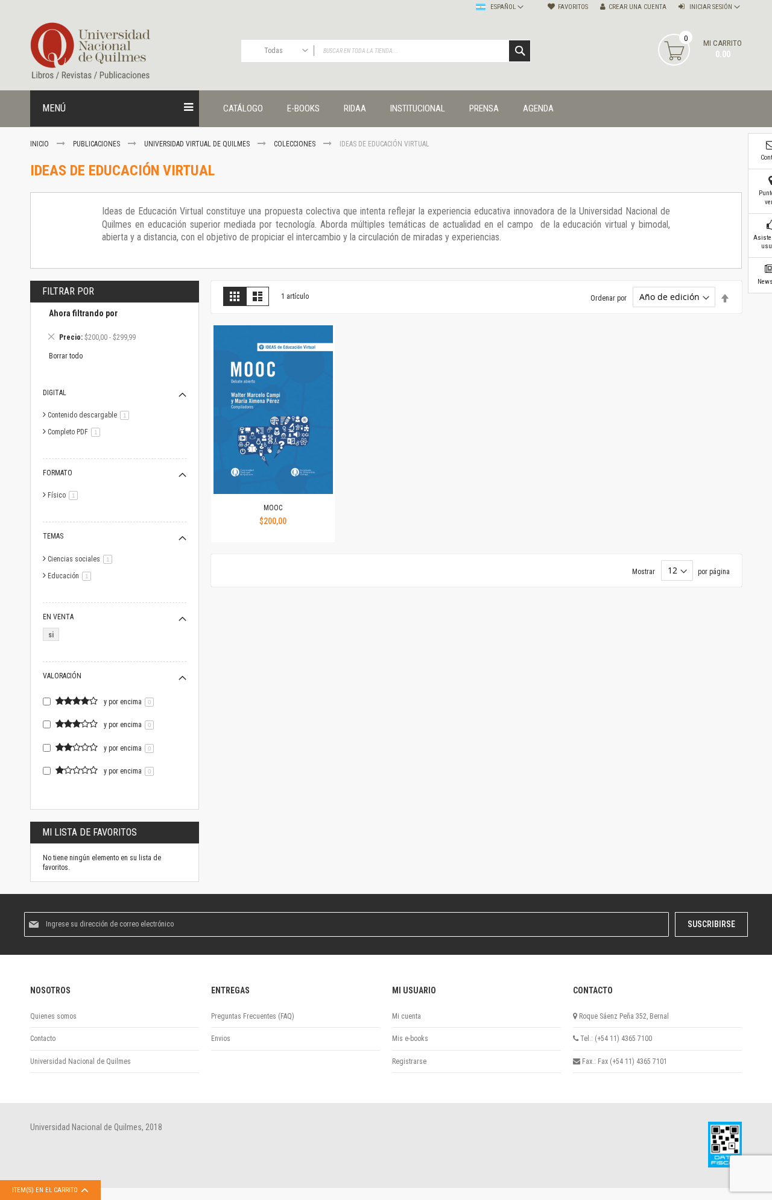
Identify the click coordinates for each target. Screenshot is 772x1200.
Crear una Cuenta (637, 7)
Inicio (40, 144)
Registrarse (409, 1061)
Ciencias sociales (82, 559)
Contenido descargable (90, 415)
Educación (71, 576)
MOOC (273, 508)
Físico (65, 495)
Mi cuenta (406, 1016)
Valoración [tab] (62, 676)
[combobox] (386, 50)
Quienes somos (53, 1016)
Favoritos (573, 7)
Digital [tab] (54, 393)
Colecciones (295, 144)
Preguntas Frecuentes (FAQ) (252, 1016)
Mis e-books (410, 1038)
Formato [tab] (57, 473)
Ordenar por (608, 297)
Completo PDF (76, 432)
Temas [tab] (53, 536)
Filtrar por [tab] (68, 291)
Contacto (42, 1038)
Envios (220, 1038)
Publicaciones (97, 144)
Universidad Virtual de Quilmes (198, 144)
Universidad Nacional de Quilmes (80, 1061)
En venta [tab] (58, 617)
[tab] (114, 327)
